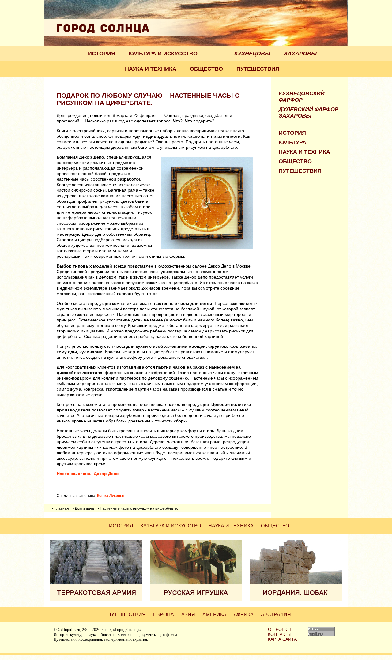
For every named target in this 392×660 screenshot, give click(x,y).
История (101, 54)
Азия (188, 614)
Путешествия (257, 69)
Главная (62, 508)
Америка (214, 614)
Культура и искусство (163, 54)
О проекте (280, 629)
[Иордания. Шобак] (296, 599)
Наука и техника (150, 69)
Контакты (279, 634)
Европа (163, 614)
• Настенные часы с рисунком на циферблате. (138, 508)
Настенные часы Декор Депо (88, 473)
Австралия (276, 614)
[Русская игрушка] (196, 599)
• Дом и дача (83, 508)
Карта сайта (282, 639)
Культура (292, 142)
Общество (206, 69)
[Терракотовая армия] (96, 599)
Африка (244, 614)
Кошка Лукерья (110, 495)
